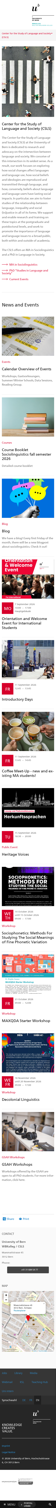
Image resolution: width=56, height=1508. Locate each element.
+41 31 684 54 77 (29, 1269)
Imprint (6, 1445)
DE (24, 1400)
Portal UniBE (28, 1504)
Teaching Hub (40, 1382)
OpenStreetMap (43, 1351)
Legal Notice (8, 1452)
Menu (11, 1503)
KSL (22, 1382)
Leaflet (35, 1351)
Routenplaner (20, 1310)
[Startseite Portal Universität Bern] (43, 15)
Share (10, 1219)
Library (18, 1373)
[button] (28, 1318)
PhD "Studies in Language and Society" (25, 271)
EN (37, 1400)
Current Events (18, 279)
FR (30, 1400)
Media (33, 1373)
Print (26, 1219)
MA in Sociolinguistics (23, 264)
